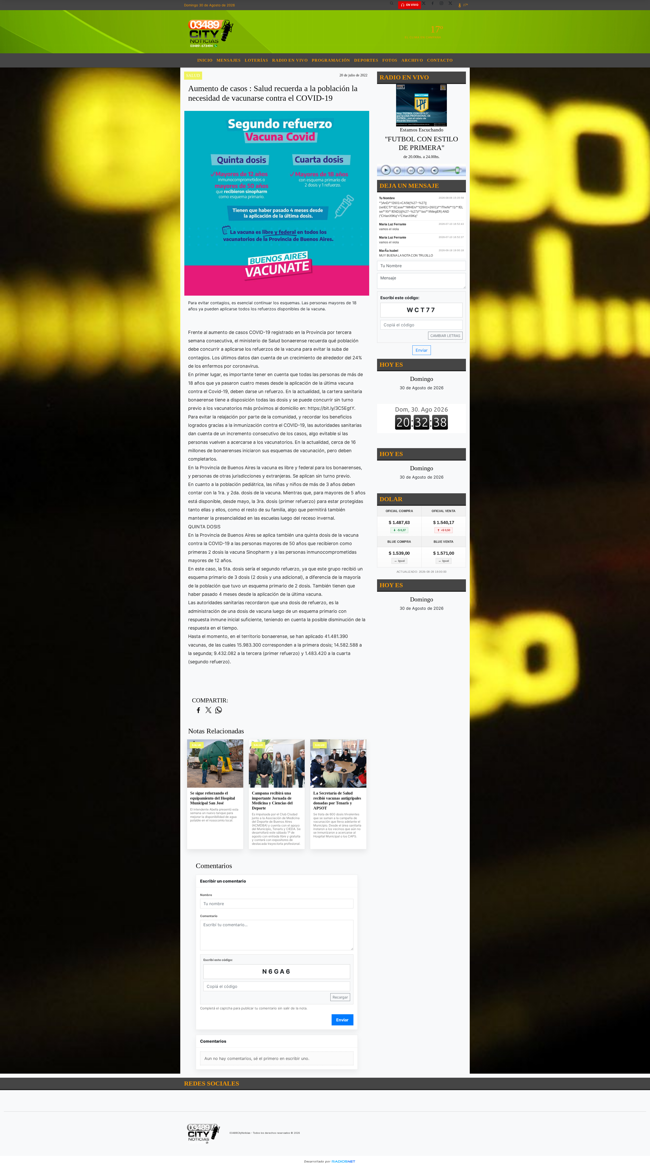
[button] (393, 5)
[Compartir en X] (208, 710)
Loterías (256, 60)
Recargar (340, 997)
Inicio (205, 60)
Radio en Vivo (290, 60)
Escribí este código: (218, 960)
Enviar (342, 1019)
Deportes (366, 60)
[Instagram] (443, 5)
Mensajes (229, 60)
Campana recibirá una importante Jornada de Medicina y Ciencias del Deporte (272, 800)
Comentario (208, 916)
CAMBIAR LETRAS (445, 335)
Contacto (440, 60)
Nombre (206, 895)
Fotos (389, 60)
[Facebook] (434, 5)
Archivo (412, 60)
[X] (425, 5)
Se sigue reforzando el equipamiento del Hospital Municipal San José (212, 798)
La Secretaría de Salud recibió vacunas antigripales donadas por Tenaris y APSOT (337, 800)
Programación (331, 60)
